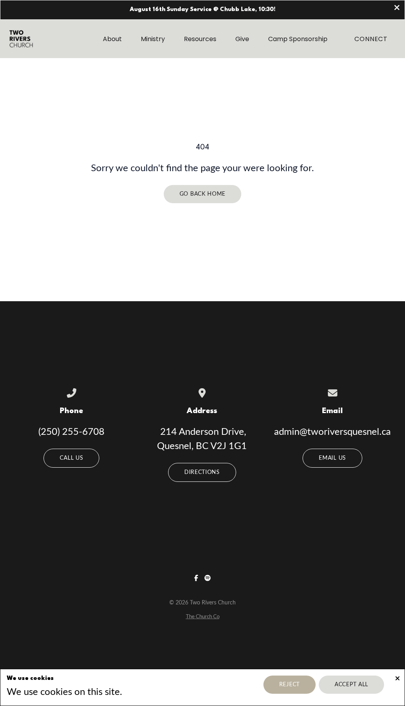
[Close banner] (397, 8)
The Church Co (203, 616)
